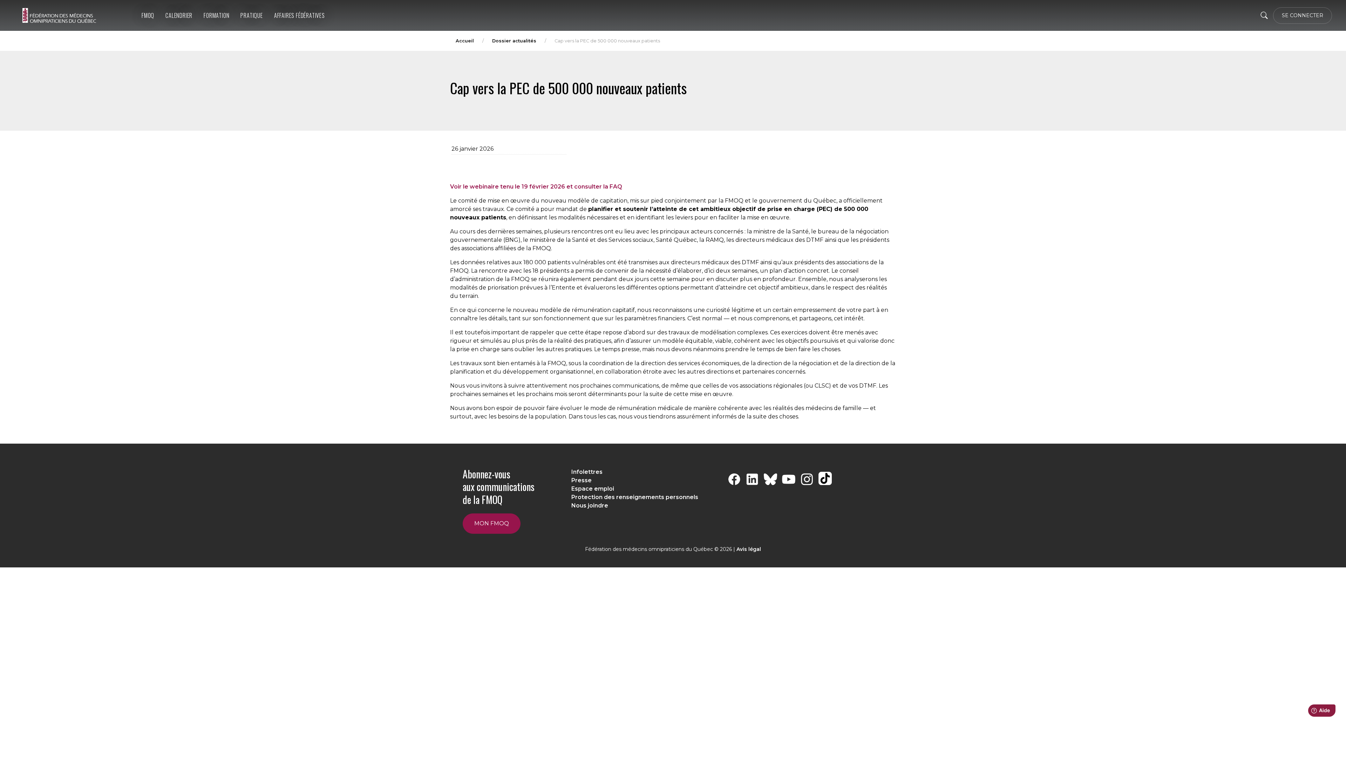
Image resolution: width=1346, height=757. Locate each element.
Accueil (465, 40)
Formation (216, 15)
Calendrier (178, 15)
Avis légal (748, 549)
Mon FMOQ (491, 523)
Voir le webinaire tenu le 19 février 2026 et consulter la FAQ (536, 186)
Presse (581, 480)
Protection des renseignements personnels (634, 497)
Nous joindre (589, 505)
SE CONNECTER (1302, 15)
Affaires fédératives (299, 15)
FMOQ (148, 15)
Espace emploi (592, 488)
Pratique (251, 15)
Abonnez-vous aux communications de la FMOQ (499, 487)
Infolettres (587, 472)
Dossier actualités (514, 40)
